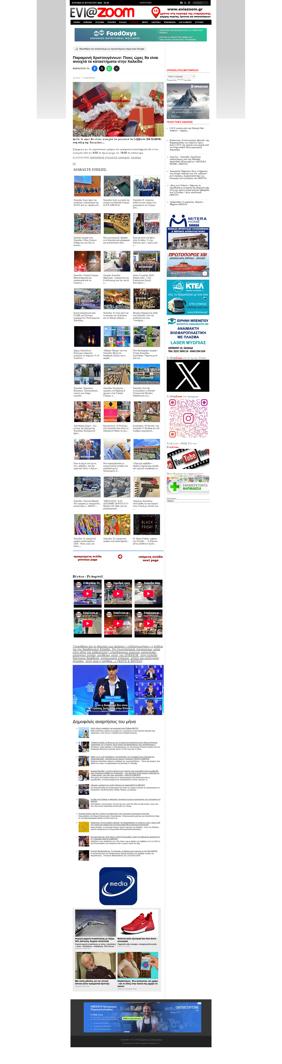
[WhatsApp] (109, 68)
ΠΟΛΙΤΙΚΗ (112, 22)
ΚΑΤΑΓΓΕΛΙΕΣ (145, 3)
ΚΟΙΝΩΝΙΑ (87, 22)
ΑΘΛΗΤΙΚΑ (156, 22)
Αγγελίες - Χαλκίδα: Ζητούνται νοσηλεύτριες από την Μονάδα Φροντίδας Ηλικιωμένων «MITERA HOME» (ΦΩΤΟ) (188, 160)
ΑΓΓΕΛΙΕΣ (199, 22)
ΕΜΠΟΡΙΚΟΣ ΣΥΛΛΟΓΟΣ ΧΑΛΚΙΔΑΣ (110, 157)
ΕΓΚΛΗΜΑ (99, 22)
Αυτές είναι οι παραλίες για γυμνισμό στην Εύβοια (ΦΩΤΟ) (114, 728)
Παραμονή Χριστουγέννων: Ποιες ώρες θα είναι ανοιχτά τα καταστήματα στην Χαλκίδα (115, 59)
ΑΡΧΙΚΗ (76, 22)
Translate (187, 80)
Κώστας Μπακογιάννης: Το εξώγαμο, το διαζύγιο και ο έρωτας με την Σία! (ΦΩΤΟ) (124, 851)
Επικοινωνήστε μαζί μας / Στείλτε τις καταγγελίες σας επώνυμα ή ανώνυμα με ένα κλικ (114, 814)
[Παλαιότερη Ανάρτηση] (150, 562)
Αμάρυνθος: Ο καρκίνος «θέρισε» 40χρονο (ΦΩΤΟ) (186, 203)
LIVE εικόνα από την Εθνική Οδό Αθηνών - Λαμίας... (187, 129)
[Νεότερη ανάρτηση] (88, 562)
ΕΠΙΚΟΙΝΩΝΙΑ (170, 22)
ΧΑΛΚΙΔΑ (136, 157)
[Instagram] (189, 3)
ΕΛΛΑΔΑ (123, 22)
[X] (102, 68)
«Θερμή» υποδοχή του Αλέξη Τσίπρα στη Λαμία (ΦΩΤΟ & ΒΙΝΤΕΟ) (118, 785)
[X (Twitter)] (185, 3)
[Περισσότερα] (117, 68)
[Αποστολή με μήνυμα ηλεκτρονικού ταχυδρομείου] (74, 163)
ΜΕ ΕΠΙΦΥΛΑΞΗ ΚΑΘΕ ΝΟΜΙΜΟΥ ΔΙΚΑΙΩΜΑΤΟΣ (140, 1043)
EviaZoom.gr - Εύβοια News (151, 1040)
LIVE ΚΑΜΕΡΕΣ (185, 22)
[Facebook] (181, 3)
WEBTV (145, 22)
